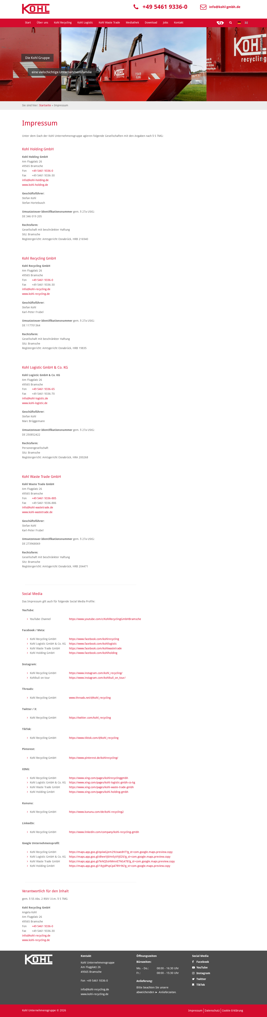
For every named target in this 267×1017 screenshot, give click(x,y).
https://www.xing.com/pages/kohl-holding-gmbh (98, 791)
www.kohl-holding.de (35, 184)
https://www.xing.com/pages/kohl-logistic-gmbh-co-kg (102, 782)
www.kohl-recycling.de (36, 293)
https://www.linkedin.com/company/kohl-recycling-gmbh (104, 832)
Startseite (45, 105)
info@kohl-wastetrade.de (37, 507)
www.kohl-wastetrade (35, 512)
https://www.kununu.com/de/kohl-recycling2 (96, 811)
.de (51, 512)
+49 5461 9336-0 (164, 6)
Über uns (42, 22)
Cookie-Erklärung (232, 1010)
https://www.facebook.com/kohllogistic (93, 643)
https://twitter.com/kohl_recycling (90, 717)
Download (151, 22)
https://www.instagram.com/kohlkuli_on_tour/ (97, 677)
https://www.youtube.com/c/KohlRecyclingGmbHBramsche (105, 619)
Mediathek (132, 22)
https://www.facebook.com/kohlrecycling (94, 639)
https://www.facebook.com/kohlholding (93, 652)
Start (28, 22)
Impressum (195, 1010)
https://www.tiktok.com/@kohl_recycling (93, 737)
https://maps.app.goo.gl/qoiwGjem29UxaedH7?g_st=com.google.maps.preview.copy (121, 852)
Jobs (165, 22)
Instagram (203, 973)
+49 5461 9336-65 (43, 389)
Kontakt (178, 22)
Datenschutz (212, 1010)
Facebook (202, 961)
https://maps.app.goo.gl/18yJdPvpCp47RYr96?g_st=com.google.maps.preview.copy (119, 865)
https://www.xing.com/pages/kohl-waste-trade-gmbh (101, 787)
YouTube (202, 967)
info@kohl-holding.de (35, 180)
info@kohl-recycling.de (36, 289)
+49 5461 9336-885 (44, 498)
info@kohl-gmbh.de (224, 7)
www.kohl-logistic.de (34, 403)
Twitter (201, 979)
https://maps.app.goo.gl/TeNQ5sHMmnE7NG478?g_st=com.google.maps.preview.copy (122, 861)
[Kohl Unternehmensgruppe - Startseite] (35, 9)
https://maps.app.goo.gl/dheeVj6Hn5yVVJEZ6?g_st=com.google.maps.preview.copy (119, 856)
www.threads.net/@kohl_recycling (90, 697)
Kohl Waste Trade (109, 22)
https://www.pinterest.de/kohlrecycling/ (93, 757)
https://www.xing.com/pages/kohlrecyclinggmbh (98, 778)
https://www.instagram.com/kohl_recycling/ (95, 673)
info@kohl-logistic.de (35, 398)
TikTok (200, 984)
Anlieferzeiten (167, 992)
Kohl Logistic (85, 22)
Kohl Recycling (63, 22)
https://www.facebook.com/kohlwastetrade (95, 648)
